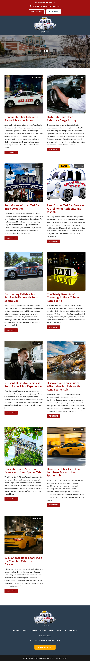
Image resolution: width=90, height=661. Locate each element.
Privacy (73, 631)
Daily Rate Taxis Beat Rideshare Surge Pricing (62, 118)
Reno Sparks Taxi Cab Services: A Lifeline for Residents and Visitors (66, 208)
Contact (61, 631)
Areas (43, 631)
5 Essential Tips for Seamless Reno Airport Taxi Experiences (23, 384)
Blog (51, 631)
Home (16, 631)
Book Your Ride (45, 647)
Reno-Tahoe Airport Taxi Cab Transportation (22, 207)
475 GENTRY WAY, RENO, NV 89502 (46, 6)
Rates (34, 631)
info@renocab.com (46, 2)
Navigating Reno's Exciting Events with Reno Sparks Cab (22, 470)
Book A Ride (54, 12)
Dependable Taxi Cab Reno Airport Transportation (21, 118)
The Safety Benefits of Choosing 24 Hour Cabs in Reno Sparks (63, 297)
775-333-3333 (45, 636)
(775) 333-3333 (36, 12)
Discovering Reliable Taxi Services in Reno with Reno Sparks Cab (21, 297)
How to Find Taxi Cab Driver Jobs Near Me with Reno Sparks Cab (64, 472)
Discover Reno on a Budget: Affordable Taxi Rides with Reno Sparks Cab (64, 386)
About (25, 631)
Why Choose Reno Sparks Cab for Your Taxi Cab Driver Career (23, 561)
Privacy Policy (61, 658)
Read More (11, 152)
